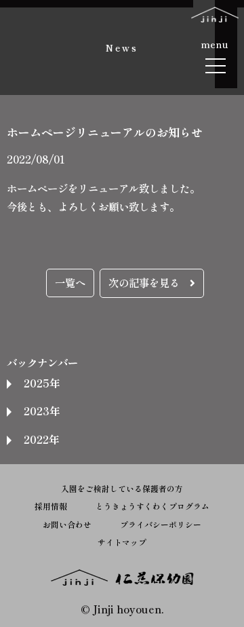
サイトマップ (122, 542)
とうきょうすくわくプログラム (152, 506)
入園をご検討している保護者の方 (122, 488)
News (122, 47)
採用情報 (51, 506)
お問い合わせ (67, 524)
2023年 (42, 410)
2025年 (42, 382)
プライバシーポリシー (160, 524)
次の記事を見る (149, 282)
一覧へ (70, 282)
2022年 (41, 439)
